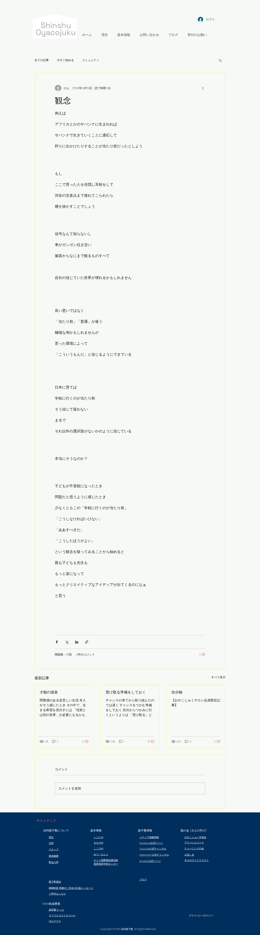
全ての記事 (42, 60)
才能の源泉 (49, 692)
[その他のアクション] (202, 88)
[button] (124, 35)
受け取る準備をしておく (126, 692)
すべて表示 (218, 677)
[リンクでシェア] (87, 642)
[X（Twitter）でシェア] (67, 642)
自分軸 (176, 692)
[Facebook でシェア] (57, 642)
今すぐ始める (65, 60)
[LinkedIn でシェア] (77, 642)
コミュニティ (90, 60)
